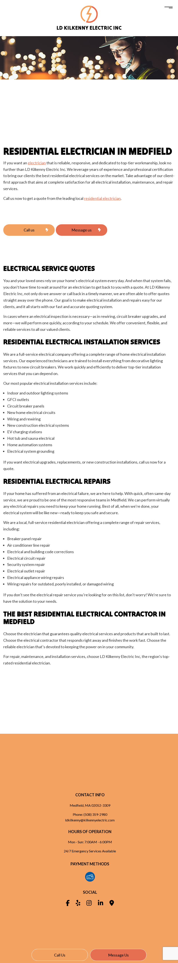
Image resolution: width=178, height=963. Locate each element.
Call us (59, 955)
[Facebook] (68, 904)
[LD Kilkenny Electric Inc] (89, 14)
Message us (118, 955)
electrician (37, 162)
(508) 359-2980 (95, 814)
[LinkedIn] (100, 904)
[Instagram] (89, 904)
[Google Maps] (111, 904)
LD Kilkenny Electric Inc (89, 27)
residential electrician (102, 198)
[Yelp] (78, 904)
